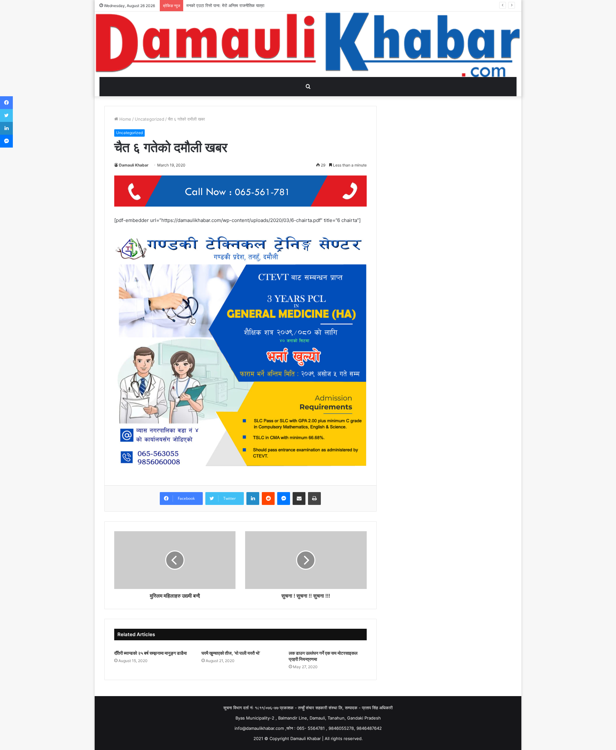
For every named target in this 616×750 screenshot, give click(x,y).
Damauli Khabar (134, 165)
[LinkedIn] (252, 498)
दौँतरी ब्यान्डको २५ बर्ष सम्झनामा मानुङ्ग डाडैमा (151, 653)
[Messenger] (283, 498)
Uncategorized (149, 119)
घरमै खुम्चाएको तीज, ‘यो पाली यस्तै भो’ (230, 653)
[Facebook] (6, 102)
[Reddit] (268, 498)
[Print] (314, 498)
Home (124, 119)
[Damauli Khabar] (308, 44)
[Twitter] (6, 115)
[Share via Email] (299, 498)
